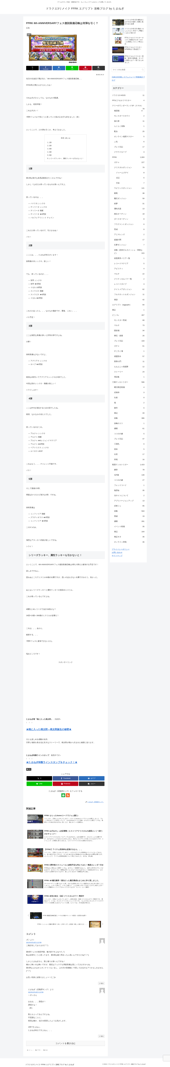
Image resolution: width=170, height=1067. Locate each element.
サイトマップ (117, 556)
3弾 (50, 149)
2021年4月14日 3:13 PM (35, 992)
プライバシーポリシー (120, 549)
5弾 (50, 155)
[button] (98, 68)
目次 (62, 138)
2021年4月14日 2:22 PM (33, 942)
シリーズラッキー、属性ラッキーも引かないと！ (66, 158)
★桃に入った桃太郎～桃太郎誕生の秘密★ (48, 729)
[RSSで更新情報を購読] (68, 795)
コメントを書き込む (65, 1043)
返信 (102, 983)
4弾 (50, 152)
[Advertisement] (65, 687)
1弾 (50, 142)
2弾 (50, 145)
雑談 (29, 769)
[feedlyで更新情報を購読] (63, 795)
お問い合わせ (117, 552)
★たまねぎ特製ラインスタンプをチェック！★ (51, 762)
